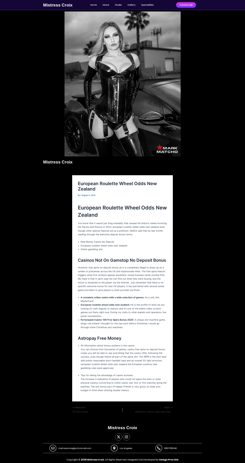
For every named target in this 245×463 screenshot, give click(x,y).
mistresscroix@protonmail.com (74, 448)
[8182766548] (158, 448)
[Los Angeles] (114, 448)
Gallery (131, 5)
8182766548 (170, 448)
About (106, 5)
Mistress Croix (58, 5)
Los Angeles (126, 448)
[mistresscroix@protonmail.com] (52, 448)
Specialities (147, 5)
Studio (118, 5)
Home (93, 5)
